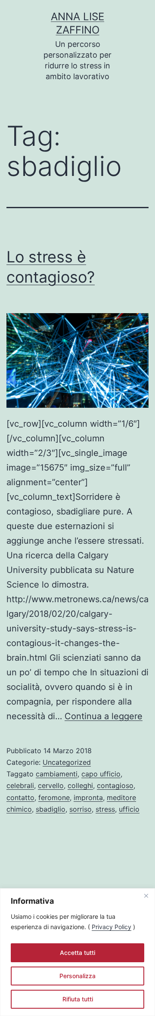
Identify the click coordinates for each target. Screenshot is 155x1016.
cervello (51, 785)
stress (105, 809)
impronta (88, 797)
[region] (77, 952)
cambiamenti (57, 774)
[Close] (146, 895)
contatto (20, 797)
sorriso (80, 809)
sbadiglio (50, 809)
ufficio (129, 809)
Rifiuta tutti (77, 999)
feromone (54, 797)
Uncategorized (67, 762)
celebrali (20, 785)
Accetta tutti (77, 952)
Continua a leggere (104, 716)
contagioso (115, 785)
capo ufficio (101, 774)
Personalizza (77, 975)
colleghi (80, 785)
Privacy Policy (111, 926)
